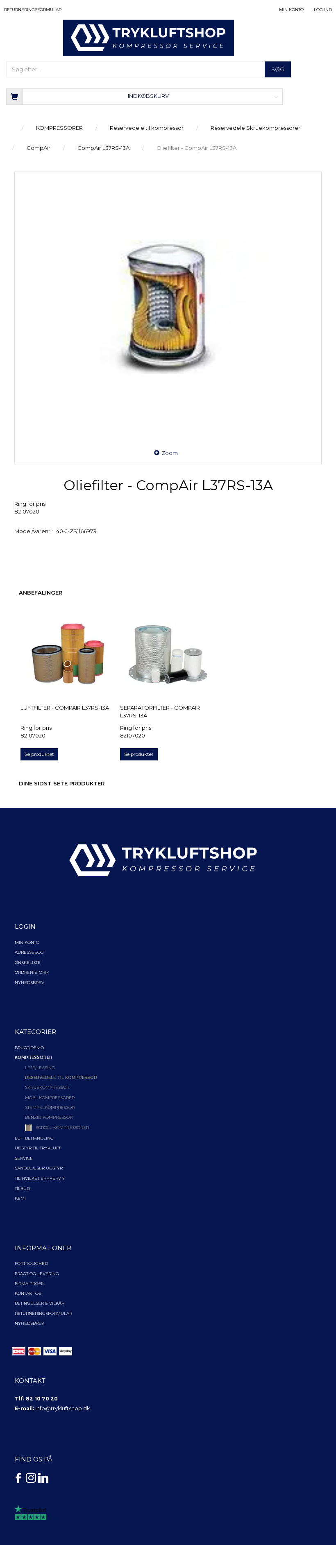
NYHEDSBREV (29, 1323)
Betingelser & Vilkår (39, 1303)
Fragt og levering (37, 1273)
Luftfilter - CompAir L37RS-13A (64, 707)
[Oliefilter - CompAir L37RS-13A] (168, 307)
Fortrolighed (31, 1263)
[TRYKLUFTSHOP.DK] (148, 37)
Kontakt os (28, 1293)
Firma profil (30, 1283)
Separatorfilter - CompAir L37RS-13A (160, 711)
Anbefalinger (40, 592)
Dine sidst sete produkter (61, 783)
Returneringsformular (32, 9)
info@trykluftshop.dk (62, 1408)
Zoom (169, 453)
